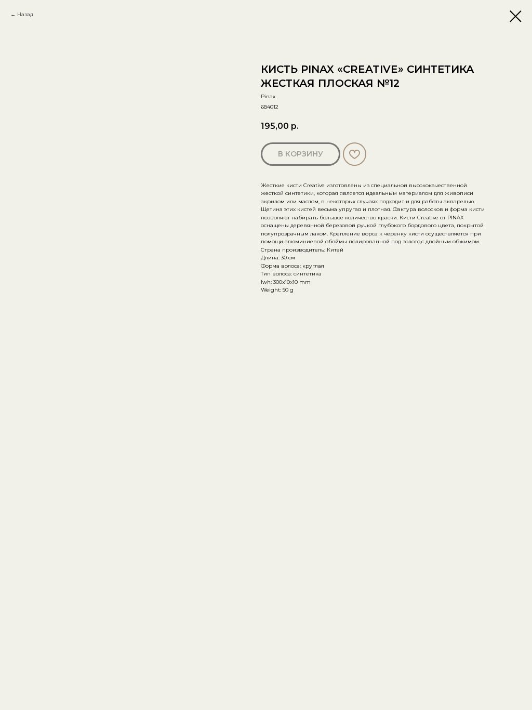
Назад (25, 14)
